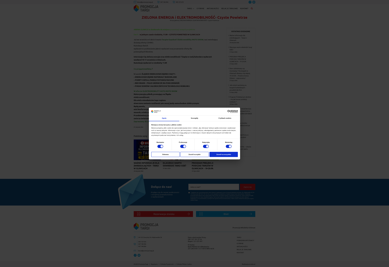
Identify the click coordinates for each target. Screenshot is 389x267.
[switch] (183, 146)
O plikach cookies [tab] (225, 118)
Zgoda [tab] (164, 118)
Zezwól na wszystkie (223, 154)
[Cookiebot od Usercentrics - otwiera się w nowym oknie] (229, 111)
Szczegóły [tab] (194, 118)
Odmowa (165, 154)
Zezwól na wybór (195, 154)
